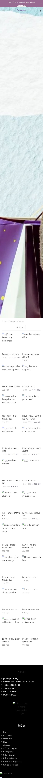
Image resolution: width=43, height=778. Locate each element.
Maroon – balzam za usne (30, 609)
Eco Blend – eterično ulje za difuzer (30, 355)
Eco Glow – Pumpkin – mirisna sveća (9, 546)
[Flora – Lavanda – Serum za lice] (11, 468)
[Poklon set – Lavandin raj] (11, 342)
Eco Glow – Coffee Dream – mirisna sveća (31, 640)
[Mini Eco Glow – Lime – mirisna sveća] (11, 403)
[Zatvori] (41, 3)
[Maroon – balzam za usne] (31, 597)
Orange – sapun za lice (29, 577)
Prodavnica (12, 321)
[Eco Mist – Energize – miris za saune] (31, 436)
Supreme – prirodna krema (11, 386)
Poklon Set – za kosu (29, 480)
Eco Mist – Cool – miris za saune (10, 449)
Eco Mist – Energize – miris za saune (31, 449)
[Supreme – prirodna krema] (11, 374)
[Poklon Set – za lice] (31, 374)
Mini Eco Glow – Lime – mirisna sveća (10, 417)
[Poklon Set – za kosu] (31, 468)
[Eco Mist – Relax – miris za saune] (31, 500)
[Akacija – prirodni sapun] (11, 597)
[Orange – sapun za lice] (31, 564)
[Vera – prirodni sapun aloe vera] (11, 500)
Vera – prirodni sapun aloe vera (11, 514)
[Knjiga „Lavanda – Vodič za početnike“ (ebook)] (31, 403)
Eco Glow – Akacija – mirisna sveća (9, 578)
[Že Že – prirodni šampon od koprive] (11, 626)
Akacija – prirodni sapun (10, 609)
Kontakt (21, 672)
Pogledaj (21, 5)
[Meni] (3, 10)
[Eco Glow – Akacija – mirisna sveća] (11, 564)
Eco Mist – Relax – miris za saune (31, 514)
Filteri (21, 327)
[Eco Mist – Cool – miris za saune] (11, 436)
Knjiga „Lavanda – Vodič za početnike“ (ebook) (31, 417)
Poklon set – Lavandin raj (10, 354)
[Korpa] (39, 10)
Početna (4, 321)
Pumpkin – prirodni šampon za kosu (29, 546)
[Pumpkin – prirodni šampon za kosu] (31, 532)
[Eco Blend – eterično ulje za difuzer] (31, 342)
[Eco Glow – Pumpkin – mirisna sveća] (11, 532)
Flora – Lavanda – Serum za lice (11, 481)
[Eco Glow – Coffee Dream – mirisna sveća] (31, 626)
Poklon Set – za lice (28, 386)
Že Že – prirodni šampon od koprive (11, 640)
